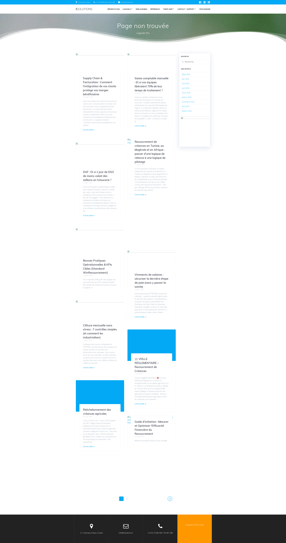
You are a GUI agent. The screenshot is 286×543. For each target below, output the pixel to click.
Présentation (113, 9)
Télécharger (204, 9)
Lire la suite (88, 129)
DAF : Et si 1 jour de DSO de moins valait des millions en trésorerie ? (98, 176)
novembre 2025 (188, 102)
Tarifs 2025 (167, 9)
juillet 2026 (186, 74)
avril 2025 (185, 106)
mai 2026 (185, 83)
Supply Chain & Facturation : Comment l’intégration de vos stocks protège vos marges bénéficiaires (99, 86)
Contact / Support (185, 9)
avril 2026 (185, 88)
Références (155, 9)
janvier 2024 (186, 111)
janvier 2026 (186, 97)
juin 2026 (185, 79)
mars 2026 (186, 92)
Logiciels (127, 9)
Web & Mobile (141, 9)
